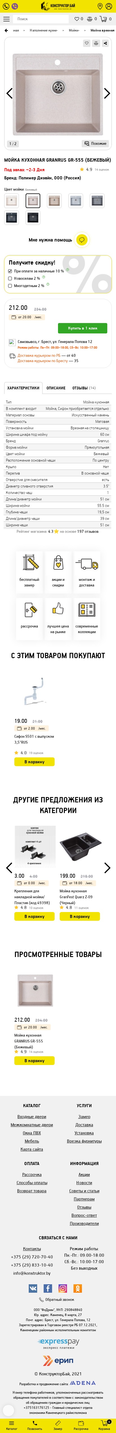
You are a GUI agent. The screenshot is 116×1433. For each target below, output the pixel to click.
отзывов (88, 531)
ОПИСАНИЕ (55, 388)
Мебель (32, 1141)
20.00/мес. (30, 317)
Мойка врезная (103, 30)
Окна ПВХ (32, 1133)
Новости (84, 1182)
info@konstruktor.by (31, 1273)
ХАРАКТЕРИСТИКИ (23, 388)
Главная (13, 30)
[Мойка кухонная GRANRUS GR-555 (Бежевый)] (58, 95)
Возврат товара (31, 1190)
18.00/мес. (81, 883)
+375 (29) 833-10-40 (32, 1265)
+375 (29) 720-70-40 (32, 1257)
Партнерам (84, 1199)
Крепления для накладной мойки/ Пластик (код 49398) (32, 897)
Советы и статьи (84, 1190)
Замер (84, 1116)
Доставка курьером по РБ (39, 355)
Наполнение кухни (43, 30)
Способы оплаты (32, 1182)
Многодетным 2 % (29, 285)
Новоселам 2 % (27, 278)
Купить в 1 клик (82, 328)
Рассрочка (32, 1174)
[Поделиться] (105, 43)
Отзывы (84, 1207)
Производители (84, 1223)
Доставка (84, 1124)
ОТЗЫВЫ (84, 388)
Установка (84, 1133)
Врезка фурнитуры (84, 1141)
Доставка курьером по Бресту (43, 360)
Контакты (32, 1248)
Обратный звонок (59, 1299)
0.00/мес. (35, 883)
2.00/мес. (35, 728)
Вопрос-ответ (84, 1215)
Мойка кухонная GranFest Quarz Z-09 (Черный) (76, 897)
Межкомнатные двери (32, 1124)
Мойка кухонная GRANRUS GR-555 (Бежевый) (28, 1041)
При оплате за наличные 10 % (39, 271)
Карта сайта (32, 1149)
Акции (84, 1174)
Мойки (73, 30)
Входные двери (31, 1116)
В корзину (34, 761)
